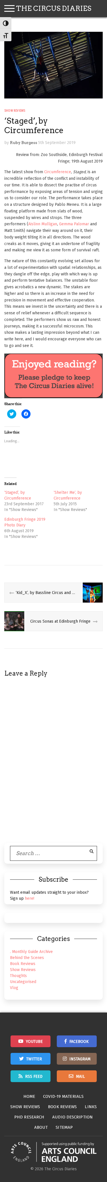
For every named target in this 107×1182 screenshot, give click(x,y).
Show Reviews (14, 111)
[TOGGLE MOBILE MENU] (9, 8)
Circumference (57, 171)
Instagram (79, 1059)
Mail (80, 1076)
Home (29, 1096)
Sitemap (64, 1127)
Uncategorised (23, 981)
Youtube (34, 1041)
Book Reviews (22, 963)
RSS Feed (34, 1076)
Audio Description (72, 1117)
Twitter (34, 1059)
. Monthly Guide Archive (31, 951)
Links (91, 1106)
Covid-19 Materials (63, 1096)
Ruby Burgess (23, 142)
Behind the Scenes (27, 957)
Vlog (14, 987)
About (41, 1127)
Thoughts (18, 975)
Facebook (79, 1041)
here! (29, 898)
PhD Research (29, 1117)
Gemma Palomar (74, 224)
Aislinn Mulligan (42, 224)
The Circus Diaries (53, 8)
